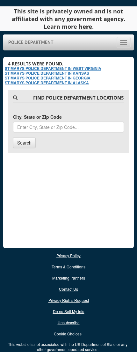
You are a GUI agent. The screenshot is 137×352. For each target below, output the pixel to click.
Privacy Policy (68, 255)
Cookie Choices (68, 333)
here (85, 26)
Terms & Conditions (68, 266)
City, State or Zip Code (37, 117)
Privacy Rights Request (68, 300)
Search (24, 142)
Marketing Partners (68, 278)
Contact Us (68, 289)
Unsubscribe (69, 322)
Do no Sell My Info (68, 311)
